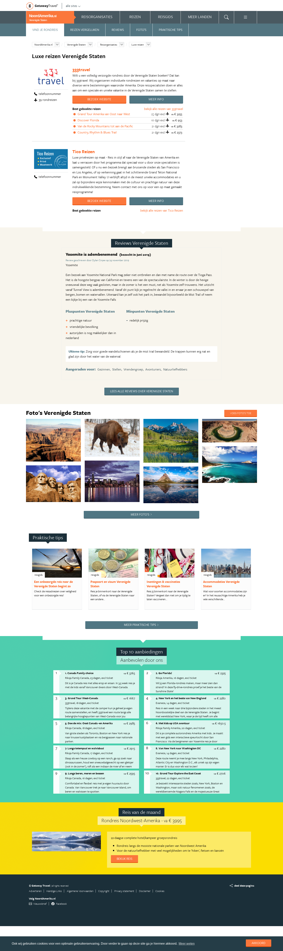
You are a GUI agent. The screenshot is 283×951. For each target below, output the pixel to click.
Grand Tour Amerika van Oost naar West (104, 114)
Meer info (156, 99)
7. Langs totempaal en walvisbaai (84, 748)
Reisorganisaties (108, 44)
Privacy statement (124, 891)
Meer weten (187, 943)
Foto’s (141, 29)
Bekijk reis (124, 858)
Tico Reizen (83, 151)
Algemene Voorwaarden (80, 891)
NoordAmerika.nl (43, 44)
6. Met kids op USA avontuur (173, 723)
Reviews (118, 29)
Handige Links (54, 891)
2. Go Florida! (164, 673)
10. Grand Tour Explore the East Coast (178, 773)
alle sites (71, 5)
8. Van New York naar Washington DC (178, 748)
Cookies (159, 891)
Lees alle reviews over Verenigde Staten (141, 391)
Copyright (103, 891)
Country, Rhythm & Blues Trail (97, 132)
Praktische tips (170, 29)
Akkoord (258, 943)
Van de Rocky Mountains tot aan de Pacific (105, 126)
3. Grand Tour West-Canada (81, 698)
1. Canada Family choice (79, 673)
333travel (81, 69)
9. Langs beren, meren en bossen (84, 773)
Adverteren (35, 891)
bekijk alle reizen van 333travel (163, 108)
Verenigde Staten (76, 44)
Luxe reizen (137, 44)
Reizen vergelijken (84, 29)
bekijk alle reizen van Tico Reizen (161, 210)
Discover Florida (88, 120)
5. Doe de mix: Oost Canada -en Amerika (89, 723)
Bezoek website (99, 99)
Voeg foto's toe (240, 413)
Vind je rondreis (45, 29)
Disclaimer (145, 891)
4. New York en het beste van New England (181, 698)
